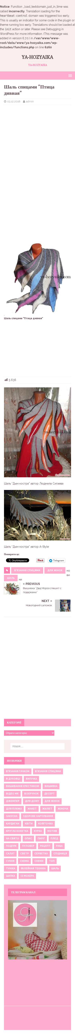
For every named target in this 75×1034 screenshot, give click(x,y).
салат (10, 853)
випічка (31, 778)
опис (28, 838)
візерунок (31, 793)
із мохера (27, 876)
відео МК (12, 793)
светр (24, 853)
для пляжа (14, 808)
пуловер (28, 846)
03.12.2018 (13, 101)
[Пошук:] (37, 746)
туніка (10, 868)
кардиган (12, 823)
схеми (38, 861)
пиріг (41, 838)
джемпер (12, 801)
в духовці (13, 778)
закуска (11, 816)
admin (30, 101)
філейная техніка (33, 868)
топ (52, 861)
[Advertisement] (37, 134)
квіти (29, 823)
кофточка (45, 823)
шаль (11, 578)
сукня (10, 861)
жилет (47, 808)
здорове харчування (38, 816)
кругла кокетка (17, 831)
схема (24, 861)
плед (54, 838)
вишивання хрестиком (22, 786)
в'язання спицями (27, 570)
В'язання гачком (17, 771)
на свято (12, 838)
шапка (10, 876)
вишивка (51, 786)
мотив (52, 831)
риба (59, 846)
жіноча (63, 808)
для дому (32, 801)
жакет (32, 808)
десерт (49, 793)
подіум (11, 846)
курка (38, 831)
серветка (41, 853)
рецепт (45, 846)
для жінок (54, 570)
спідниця (60, 853)
